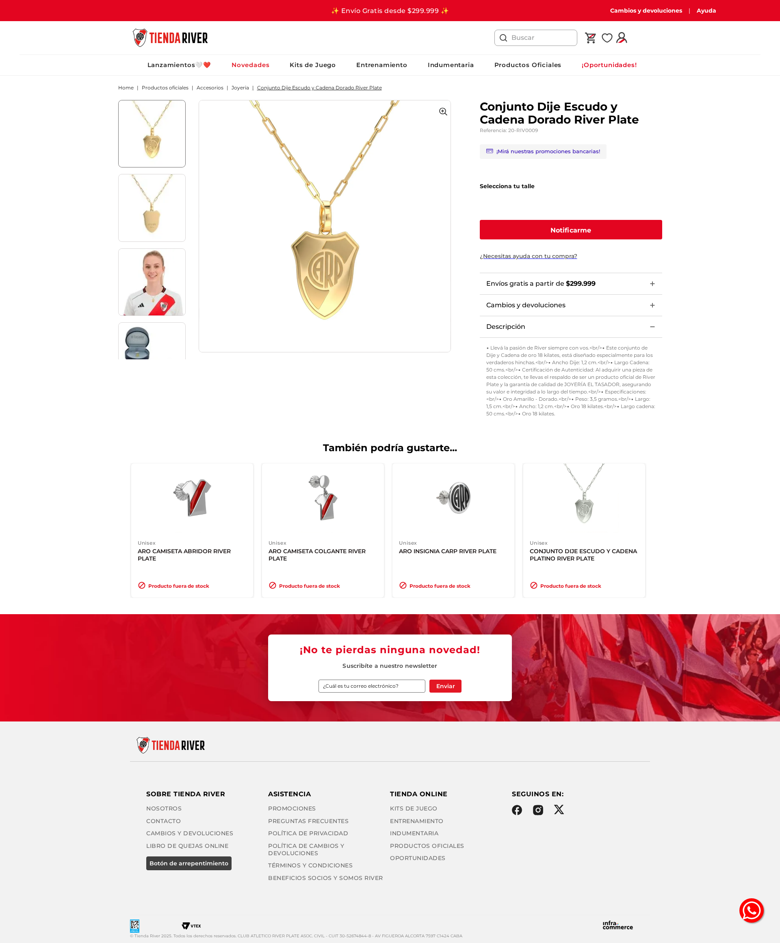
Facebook (517, 810)
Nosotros (164, 808)
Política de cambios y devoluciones (306, 849)
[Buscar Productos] (503, 38)
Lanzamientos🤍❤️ (179, 65)
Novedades (250, 65)
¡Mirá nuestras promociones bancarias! (548, 151)
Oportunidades (418, 858)
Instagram (538, 810)
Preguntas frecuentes (308, 821)
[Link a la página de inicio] (126, 87)
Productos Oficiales (528, 65)
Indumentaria (451, 65)
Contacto (163, 821)
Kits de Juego (313, 65)
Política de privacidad (308, 833)
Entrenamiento (381, 65)
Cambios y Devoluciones (189, 833)
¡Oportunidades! (609, 65)
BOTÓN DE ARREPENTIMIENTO (189, 863)
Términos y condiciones (310, 865)
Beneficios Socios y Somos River (325, 878)
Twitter (559, 809)
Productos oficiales (165, 87)
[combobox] (536, 38)
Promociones (292, 808)
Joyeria (240, 87)
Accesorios (210, 87)
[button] (571, 229)
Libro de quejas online (187, 846)
